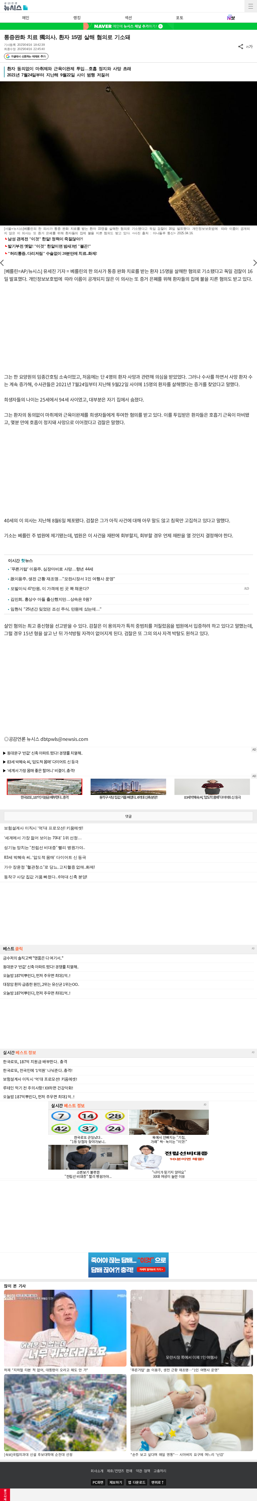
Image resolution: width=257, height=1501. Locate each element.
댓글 (128, 816)
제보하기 (115, 1482)
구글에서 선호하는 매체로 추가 (28, 56)
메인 (25, 18)
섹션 (128, 18)
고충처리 (160, 1470)
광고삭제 (5, 1495)
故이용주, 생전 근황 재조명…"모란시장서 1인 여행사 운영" (63, 579)
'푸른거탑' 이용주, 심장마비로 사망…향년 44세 (52, 569)
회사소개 (97, 1470)
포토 (179, 18)
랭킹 (77, 18)
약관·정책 (143, 1470)
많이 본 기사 (15, 1286)
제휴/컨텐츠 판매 (119, 1470)
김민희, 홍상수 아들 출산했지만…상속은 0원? (51, 599)
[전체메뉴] (250, 6)
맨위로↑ (157, 1482)
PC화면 (98, 1482)
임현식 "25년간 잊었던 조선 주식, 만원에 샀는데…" (56, 609)
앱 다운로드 (136, 1482)
